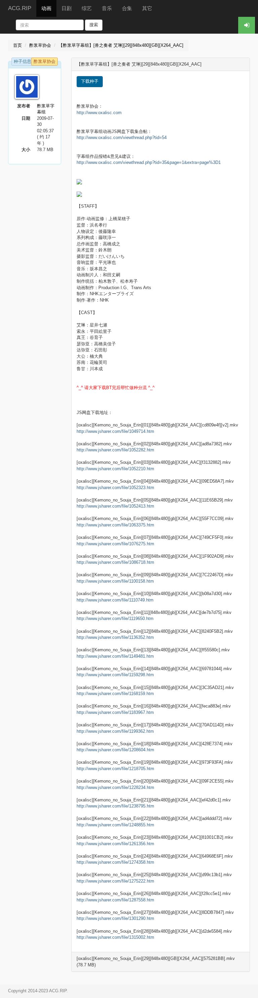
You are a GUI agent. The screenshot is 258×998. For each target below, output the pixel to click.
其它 (147, 8)
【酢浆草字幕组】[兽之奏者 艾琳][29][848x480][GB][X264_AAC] (120, 45)
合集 (127, 8)
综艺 (87, 8)
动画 (46, 8)
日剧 (66, 8)
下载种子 (89, 81)
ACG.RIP (19, 8)
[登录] (246, 25)
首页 (17, 45)
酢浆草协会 (40, 45)
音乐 (107, 8)
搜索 (93, 24)
